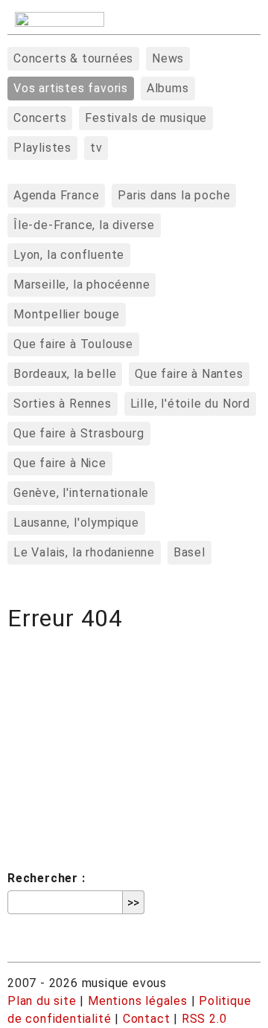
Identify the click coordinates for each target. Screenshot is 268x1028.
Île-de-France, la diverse (84, 225)
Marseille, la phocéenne (81, 284)
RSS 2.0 (204, 1019)
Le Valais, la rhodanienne (84, 552)
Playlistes (42, 148)
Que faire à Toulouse (73, 344)
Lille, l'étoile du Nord (190, 403)
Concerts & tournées (73, 58)
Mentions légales (138, 1001)
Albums (168, 88)
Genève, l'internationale (81, 493)
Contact (146, 1019)
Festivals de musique (146, 118)
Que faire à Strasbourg (78, 433)
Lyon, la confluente (68, 255)
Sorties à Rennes (62, 403)
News (168, 58)
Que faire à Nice (59, 463)
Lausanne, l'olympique (76, 522)
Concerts (39, 118)
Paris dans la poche (174, 195)
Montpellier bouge (66, 314)
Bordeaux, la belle (64, 374)
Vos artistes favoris (70, 88)
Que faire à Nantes (189, 374)
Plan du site (42, 1001)
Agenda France (56, 195)
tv (96, 148)
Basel (189, 552)
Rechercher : (46, 878)
